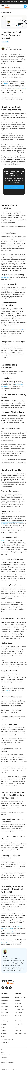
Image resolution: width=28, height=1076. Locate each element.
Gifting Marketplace (20, 997)
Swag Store (18, 1000)
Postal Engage (5, 997)
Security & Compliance (7, 1039)
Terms (2, 1049)
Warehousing (18, 1015)
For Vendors (4, 1012)
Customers (4, 1033)
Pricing (3, 1027)
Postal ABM (4, 1003)
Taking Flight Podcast (20, 1033)
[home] (5, 6)
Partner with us (5, 943)
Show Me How (14, 187)
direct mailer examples (13, 932)
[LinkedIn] (2, 987)
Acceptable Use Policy (5, 1054)
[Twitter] (6, 987)
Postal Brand (4, 1000)
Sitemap (3, 1065)
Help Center (18, 1030)
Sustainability (4, 1042)
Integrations (4, 1009)
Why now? (4, 1030)
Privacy (2, 1052)
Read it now (5, 3)
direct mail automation (20, 88)
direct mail (5, 83)
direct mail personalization (17, 329)
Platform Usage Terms (5, 1059)
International (18, 1012)
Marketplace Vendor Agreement (7, 1062)
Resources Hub (19, 1024)
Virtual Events (18, 1006)
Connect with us (5, 277)
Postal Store (4, 1024)
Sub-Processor (4, 1057)
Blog (16, 1027)
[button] (25, 6)
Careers (3, 1036)
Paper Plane (4, 1006)
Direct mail (4, 540)
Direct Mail (18, 1003)
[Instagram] (10, 987)
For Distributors (5, 1015)
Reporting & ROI (19, 1009)
